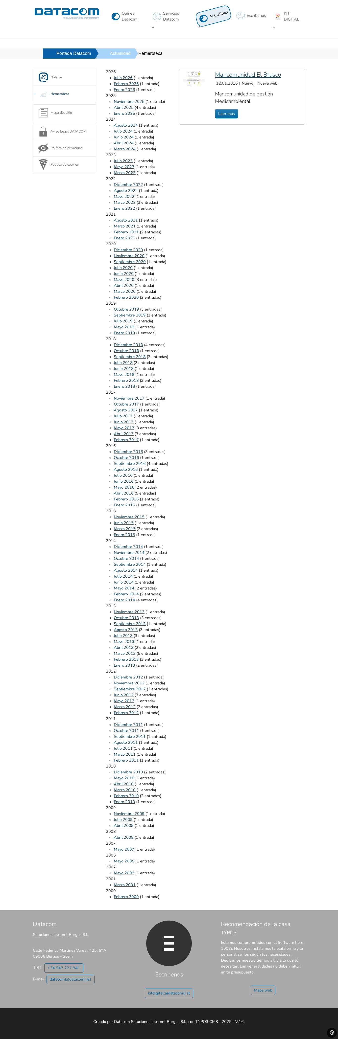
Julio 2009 (123, 819)
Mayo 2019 (124, 327)
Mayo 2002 (124, 873)
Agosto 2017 (126, 410)
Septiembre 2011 (130, 736)
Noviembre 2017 (129, 398)
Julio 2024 (123, 131)
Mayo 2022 (124, 196)
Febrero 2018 (126, 380)
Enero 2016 (124, 505)
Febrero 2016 (126, 499)
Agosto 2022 (126, 190)
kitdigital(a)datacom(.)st (169, 993)
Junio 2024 (124, 137)
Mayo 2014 (124, 588)
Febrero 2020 (126, 297)
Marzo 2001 (125, 885)
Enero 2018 (124, 386)
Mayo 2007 (124, 849)
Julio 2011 (123, 748)
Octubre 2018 (126, 351)
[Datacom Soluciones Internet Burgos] (67, 13)
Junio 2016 (124, 481)
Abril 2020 (124, 285)
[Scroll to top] (327, 1028)
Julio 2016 (123, 475)
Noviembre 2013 (129, 612)
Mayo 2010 (124, 778)
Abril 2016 (124, 493)
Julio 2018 (123, 362)
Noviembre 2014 (129, 552)
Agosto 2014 (126, 570)
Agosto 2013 (126, 629)
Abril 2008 (124, 837)
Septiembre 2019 (130, 315)
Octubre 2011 (126, 730)
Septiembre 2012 (130, 689)
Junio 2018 (124, 368)
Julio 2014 (123, 576)
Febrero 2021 (126, 232)
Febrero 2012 (126, 713)
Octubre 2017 (126, 404)
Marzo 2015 (125, 529)
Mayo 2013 (124, 641)
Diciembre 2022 (128, 184)
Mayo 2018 (124, 374)
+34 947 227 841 (64, 968)
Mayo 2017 (124, 428)
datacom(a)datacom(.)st (70, 979)
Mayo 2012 (124, 701)
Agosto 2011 (126, 742)
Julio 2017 (123, 416)
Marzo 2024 (125, 149)
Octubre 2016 (126, 457)
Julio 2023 (123, 161)
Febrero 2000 (126, 897)
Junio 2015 (124, 523)
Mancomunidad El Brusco (248, 75)
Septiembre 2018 (130, 357)
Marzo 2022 (125, 202)
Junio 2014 (124, 582)
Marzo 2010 (125, 790)
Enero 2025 (124, 113)
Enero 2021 (124, 238)
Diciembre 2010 (128, 772)
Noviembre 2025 (129, 101)
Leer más (226, 113)
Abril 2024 (124, 143)
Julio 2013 (123, 635)
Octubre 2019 (126, 309)
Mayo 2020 (124, 279)
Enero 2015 (124, 535)
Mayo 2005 (124, 861)
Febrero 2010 (126, 796)
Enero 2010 (124, 802)
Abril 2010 (124, 784)
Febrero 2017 (126, 440)
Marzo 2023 (125, 173)
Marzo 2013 (125, 653)
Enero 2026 (124, 89)
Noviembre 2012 (129, 683)
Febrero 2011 (126, 760)
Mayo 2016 (124, 487)
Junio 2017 (124, 422)
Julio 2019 (123, 321)
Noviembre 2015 (129, 517)
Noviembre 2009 (129, 813)
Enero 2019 (124, 333)
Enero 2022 (124, 208)
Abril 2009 (124, 825)
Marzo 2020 (125, 291)
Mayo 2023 (124, 167)
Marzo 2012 (125, 707)
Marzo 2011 (125, 754)
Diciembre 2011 (128, 724)
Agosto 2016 (126, 469)
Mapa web (263, 990)
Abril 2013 (124, 647)
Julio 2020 (123, 268)
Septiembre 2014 (130, 564)
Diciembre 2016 (128, 451)
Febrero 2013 (126, 659)
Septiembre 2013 (130, 624)
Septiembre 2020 (130, 262)
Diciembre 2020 (128, 250)
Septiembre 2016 (130, 463)
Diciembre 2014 (128, 546)
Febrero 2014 (126, 594)
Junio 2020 (124, 273)
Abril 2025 (124, 107)
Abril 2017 (124, 434)
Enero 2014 (124, 600)
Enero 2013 (124, 665)
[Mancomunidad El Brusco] (194, 78)
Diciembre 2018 (128, 345)
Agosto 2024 (126, 125)
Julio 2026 (123, 78)
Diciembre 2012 (128, 677)
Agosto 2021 (126, 220)
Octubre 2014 (126, 558)
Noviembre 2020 (129, 256)
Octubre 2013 (126, 618)
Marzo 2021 (125, 226)
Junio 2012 (124, 695)
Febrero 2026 (126, 84)
